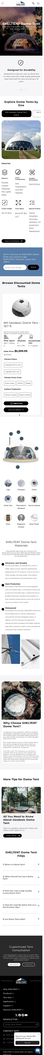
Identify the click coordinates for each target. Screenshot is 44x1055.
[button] (2, 3)
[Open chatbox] (38, 1051)
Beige (28, 383)
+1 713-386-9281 (12, 1042)
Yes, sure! (27, 1042)
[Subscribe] (36, 1024)
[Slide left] (16, 89)
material (22, 551)
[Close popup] (39, 1034)
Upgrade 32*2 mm (12, 372)
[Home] (20, 3)
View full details (12, 241)
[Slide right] (26, 89)
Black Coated (25, 395)
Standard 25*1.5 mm (13, 365)
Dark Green (9, 383)
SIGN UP (33, 267)
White (20, 383)
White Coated (10, 395)
